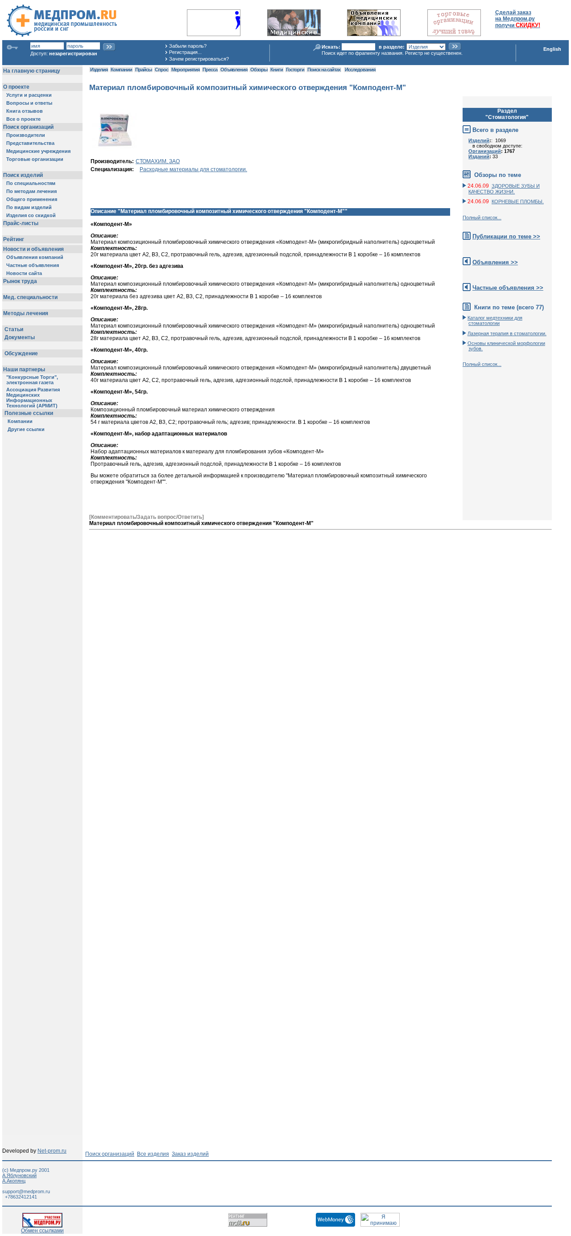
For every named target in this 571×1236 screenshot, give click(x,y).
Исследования (360, 69)
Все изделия (153, 1154)
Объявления (233, 69)
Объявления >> (495, 262)
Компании (121, 69)
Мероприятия (185, 69)
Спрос (161, 69)
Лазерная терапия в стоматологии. (507, 333)
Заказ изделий (190, 1154)
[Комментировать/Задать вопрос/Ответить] (146, 517)
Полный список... (482, 217)
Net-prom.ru (51, 1151)
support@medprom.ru (26, 1191)
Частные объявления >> (507, 287)
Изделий (478, 140)
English (552, 49)
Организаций (484, 151)
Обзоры (258, 69)
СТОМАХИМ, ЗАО (158, 161)
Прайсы (143, 69)
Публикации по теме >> (506, 236)
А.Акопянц (13, 1180)
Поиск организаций (109, 1154)
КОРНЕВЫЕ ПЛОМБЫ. (518, 201)
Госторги (295, 69)
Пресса (210, 69)
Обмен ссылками (42, 1231)
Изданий (478, 156)
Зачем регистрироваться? (199, 59)
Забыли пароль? (188, 46)
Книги (276, 69)
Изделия (98, 69)
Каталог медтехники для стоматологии (495, 320)
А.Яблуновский (19, 1175)
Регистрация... (185, 52)
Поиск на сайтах (323, 69)
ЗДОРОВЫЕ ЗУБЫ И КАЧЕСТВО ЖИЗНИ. (504, 188)
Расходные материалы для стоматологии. (193, 169)
